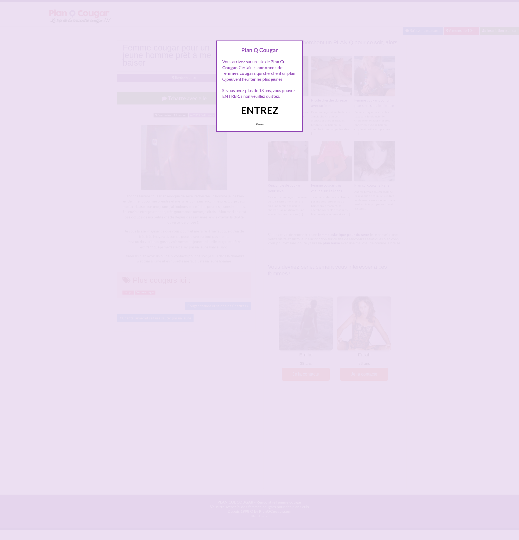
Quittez (260, 124)
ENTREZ (259, 110)
